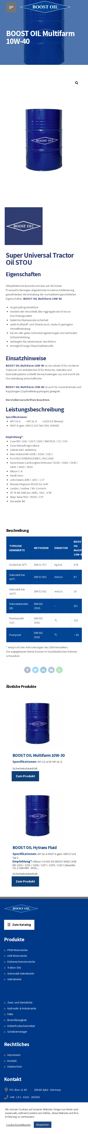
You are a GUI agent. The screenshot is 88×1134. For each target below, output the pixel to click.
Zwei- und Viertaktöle (19, 1002)
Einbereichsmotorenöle (21, 961)
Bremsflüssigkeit (17, 1020)
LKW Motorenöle (17, 956)
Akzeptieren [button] (42, 1124)
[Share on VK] (51, 670)
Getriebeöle (14, 979)
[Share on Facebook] (27, 670)
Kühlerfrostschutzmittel (21, 1026)
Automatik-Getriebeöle (20, 973)
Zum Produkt (25, 776)
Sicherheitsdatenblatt (24, 768)
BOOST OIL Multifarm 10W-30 (38, 755)
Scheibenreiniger (17, 1031)
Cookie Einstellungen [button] (18, 1125)
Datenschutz (14, 1066)
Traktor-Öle (14, 967)
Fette (10, 1014)
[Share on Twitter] (35, 670)
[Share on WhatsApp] (59, 670)
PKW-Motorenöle (17, 950)
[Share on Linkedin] (43, 670)
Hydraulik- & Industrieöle (21, 1008)
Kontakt (12, 1061)
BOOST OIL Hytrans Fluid (34, 847)
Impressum (13, 1055)
